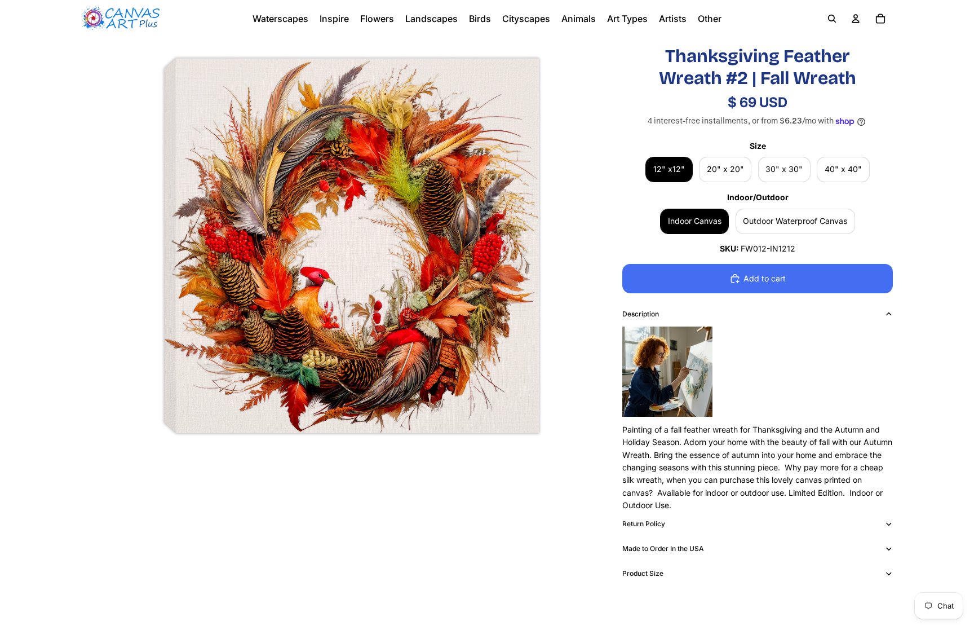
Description (640, 314)
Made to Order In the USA (663, 548)
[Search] (832, 18)
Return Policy (643, 523)
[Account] (855, 18)
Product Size (642, 573)
